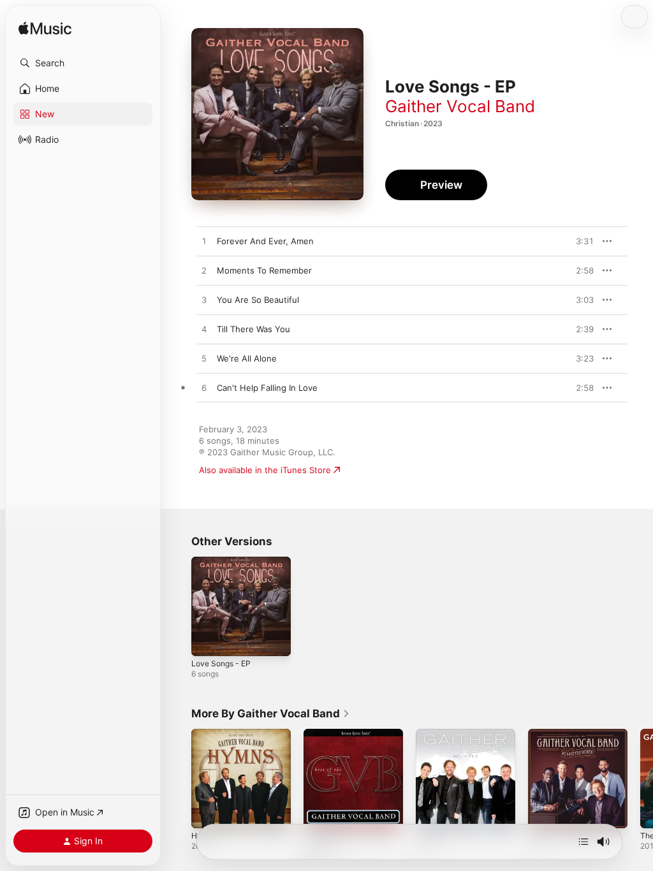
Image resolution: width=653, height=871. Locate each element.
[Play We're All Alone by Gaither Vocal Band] (204, 359)
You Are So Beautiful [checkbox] (258, 300)
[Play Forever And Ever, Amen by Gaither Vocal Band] (204, 241)
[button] (83, 63)
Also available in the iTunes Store (265, 470)
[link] (270, 713)
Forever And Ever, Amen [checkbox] (265, 241)
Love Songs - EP (221, 663)
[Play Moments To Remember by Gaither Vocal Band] (204, 271)
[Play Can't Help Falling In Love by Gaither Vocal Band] (204, 388)
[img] (44, 29)
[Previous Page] (178, 778)
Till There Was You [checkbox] (253, 329)
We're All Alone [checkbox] (247, 358)
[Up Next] (583, 842)
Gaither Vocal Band (460, 106)
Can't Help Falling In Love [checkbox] (267, 388)
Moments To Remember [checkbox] (264, 270)
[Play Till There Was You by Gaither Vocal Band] (204, 329)
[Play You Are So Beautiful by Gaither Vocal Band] (204, 300)
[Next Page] (640, 778)
